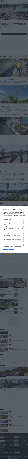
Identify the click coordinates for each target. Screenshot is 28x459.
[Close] (26, 207)
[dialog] (14, 229)
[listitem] (14, 219)
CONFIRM (8, 249)
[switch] (23, 221)
